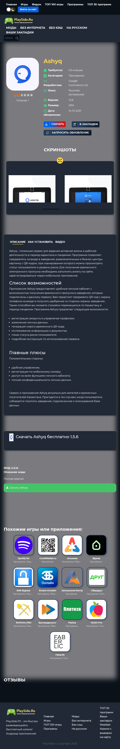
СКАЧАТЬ (57, 124)
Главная (11, 4)
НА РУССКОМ (77, 28)
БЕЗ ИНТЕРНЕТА (32, 28)
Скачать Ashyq (18, 487)
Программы (75, 4)
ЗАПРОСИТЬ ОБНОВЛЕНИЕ (70, 132)
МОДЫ (11, 28)
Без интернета (81, 720)
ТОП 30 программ (99, 4)
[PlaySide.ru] (19, 21)
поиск (9, 37)
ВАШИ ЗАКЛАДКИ (20, 32)
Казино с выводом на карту (106, 733)
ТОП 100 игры (54, 4)
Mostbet (105, 724)
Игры (24, 4)
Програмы (50, 728)
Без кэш (77, 724)
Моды (75, 716)
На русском (79, 728)
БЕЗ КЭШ (56, 28)
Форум (36, 4)
